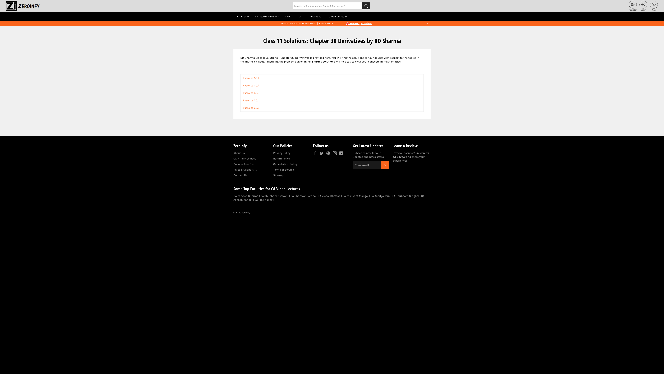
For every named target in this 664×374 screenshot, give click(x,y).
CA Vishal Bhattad (329, 196)
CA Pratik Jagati (264, 199)
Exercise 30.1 (251, 78)
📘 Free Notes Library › (359, 23)
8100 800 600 (309, 23)
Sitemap (278, 175)
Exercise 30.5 (251, 107)
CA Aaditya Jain (380, 196)
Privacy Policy (281, 153)
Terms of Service (283, 169)
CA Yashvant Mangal (355, 196)
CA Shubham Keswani (274, 196)
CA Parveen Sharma (245, 196)
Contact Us (240, 175)
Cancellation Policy (285, 164)
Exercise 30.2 (251, 85)
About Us (239, 153)
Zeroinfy (246, 212)
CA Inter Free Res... (244, 164)
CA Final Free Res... (244, 158)
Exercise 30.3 (251, 93)
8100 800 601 (326, 23)
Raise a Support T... (245, 169)
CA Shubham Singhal (405, 196)
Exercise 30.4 (251, 100)
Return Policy (281, 158)
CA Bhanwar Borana (303, 196)
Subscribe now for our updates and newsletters (368, 154)
